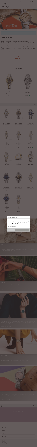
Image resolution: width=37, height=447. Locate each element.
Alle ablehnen (18, 229)
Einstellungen (12, 229)
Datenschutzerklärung (12, 226)
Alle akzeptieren (26, 229)
